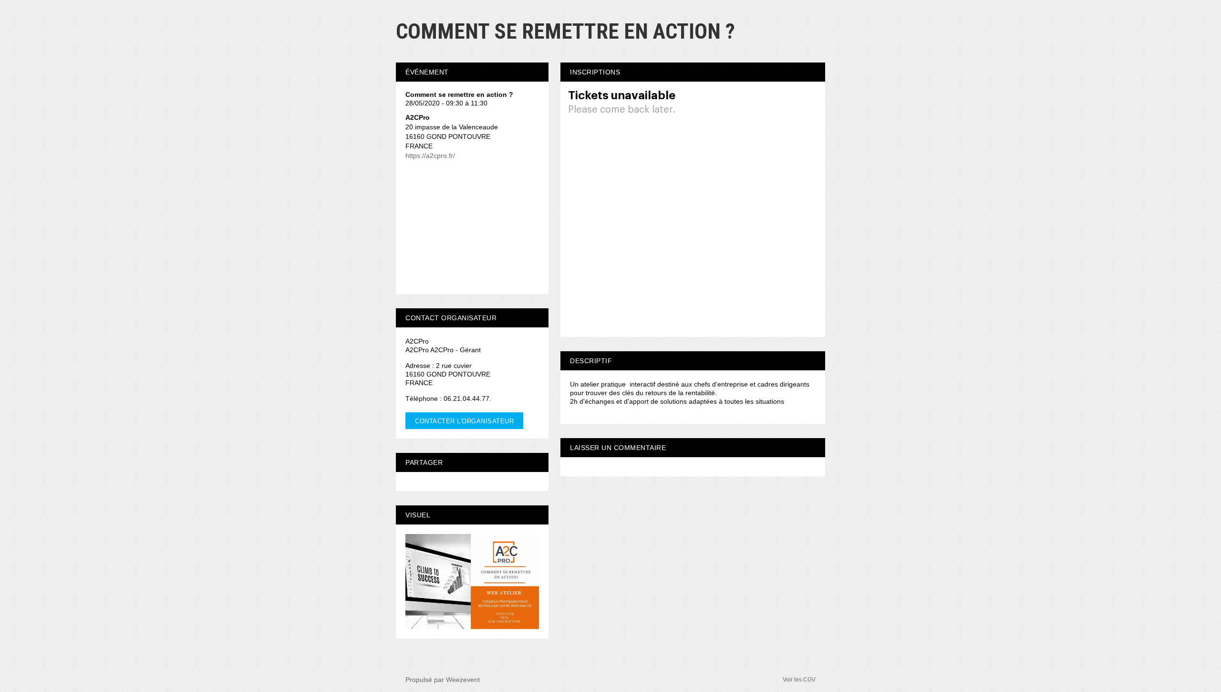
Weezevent (463, 679)
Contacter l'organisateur (464, 421)
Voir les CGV (799, 679)
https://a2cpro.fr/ (430, 155)
